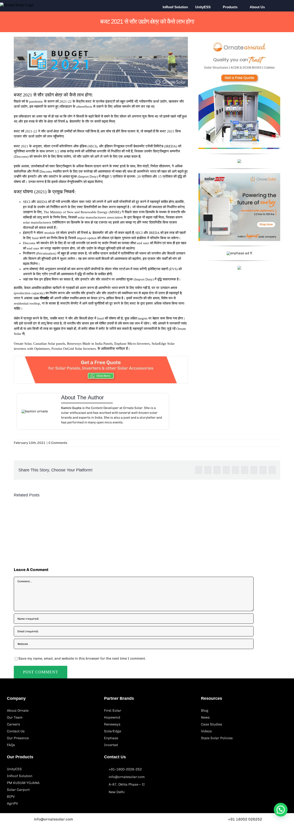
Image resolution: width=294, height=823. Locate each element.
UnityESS (14, 769)
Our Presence (18, 738)
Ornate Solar (22, 343)
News (205, 717)
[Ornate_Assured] (239, 38)
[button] (278, 6)
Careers (13, 724)
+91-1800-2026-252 (125, 769)
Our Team (15, 717)
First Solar (112, 710)
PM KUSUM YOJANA (23, 783)
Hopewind (112, 717)
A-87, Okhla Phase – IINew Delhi (127, 788)
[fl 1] (239, 175)
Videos (206, 731)
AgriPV (12, 803)
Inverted (111, 745)
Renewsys (112, 724)
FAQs (11, 745)
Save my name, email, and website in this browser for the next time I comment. (82, 658)
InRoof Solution (19, 776)
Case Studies (211, 724)
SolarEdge (112, 731)
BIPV (11, 797)
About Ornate (17, 710)
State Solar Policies (217, 738)
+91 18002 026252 (245, 819)
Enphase (111, 738)
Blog (204, 710)
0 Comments (57, 443)
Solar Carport (18, 790)
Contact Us (16, 731)
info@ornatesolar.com (127, 777)
